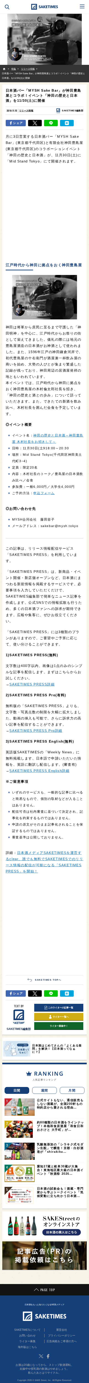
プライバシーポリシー (61, 1335)
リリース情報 (26, 110)
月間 (72, 1090)
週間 (44, 1090)
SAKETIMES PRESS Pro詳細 (35, 731)
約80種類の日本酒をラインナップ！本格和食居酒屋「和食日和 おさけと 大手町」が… (60, 1126)
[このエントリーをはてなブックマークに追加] (67, 123)
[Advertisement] (44, 213)
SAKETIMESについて (27, 1329)
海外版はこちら (27, 1347)
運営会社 (61, 1329)
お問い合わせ (27, 1335)
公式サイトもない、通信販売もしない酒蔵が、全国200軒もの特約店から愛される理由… (60, 1103)
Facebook (48, 1356)
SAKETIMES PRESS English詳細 (39, 771)
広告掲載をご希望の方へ (62, 1341)
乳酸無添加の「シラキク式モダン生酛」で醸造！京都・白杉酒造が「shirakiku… (60, 1148)
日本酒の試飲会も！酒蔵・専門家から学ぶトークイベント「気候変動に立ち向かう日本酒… (60, 1192)
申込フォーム (44, 493)
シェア (18, 123)
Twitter (41, 1356)
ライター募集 (27, 1341)
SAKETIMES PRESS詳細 (32, 684)
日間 (17, 1090)
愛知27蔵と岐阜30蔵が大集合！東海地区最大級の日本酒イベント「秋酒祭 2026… (60, 1170)
